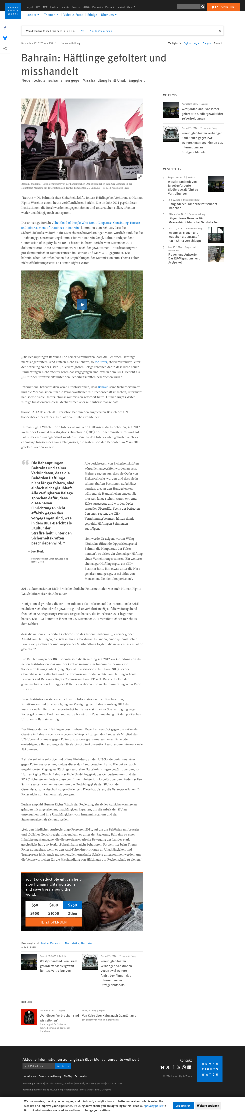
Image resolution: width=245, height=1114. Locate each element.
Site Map (68, 1076)
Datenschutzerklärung (50, 1076)
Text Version (81, 1076)
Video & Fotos (73, 14)
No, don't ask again (101, 31)
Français (64, 7)
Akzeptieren (183, 1105)
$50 (35, 905)
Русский (109, 7)
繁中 (45, 7)
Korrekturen (30, 1076)
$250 (72, 905)
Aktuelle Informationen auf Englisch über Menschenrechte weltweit (80, 1059)
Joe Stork (100, 362)
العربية (29, 7)
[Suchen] (202, 6)
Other (73, 913)
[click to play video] (82, 304)
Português (97, 7)
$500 (34, 913)
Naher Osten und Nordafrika (60, 943)
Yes (82, 31)
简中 (38, 7)
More (132, 7)
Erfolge (92, 14)
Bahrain (103, 387)
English (54, 7)
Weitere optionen (208, 1105)
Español (120, 7)
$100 (53, 905)
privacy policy (154, 1105)
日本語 (86, 7)
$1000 (53, 913)
